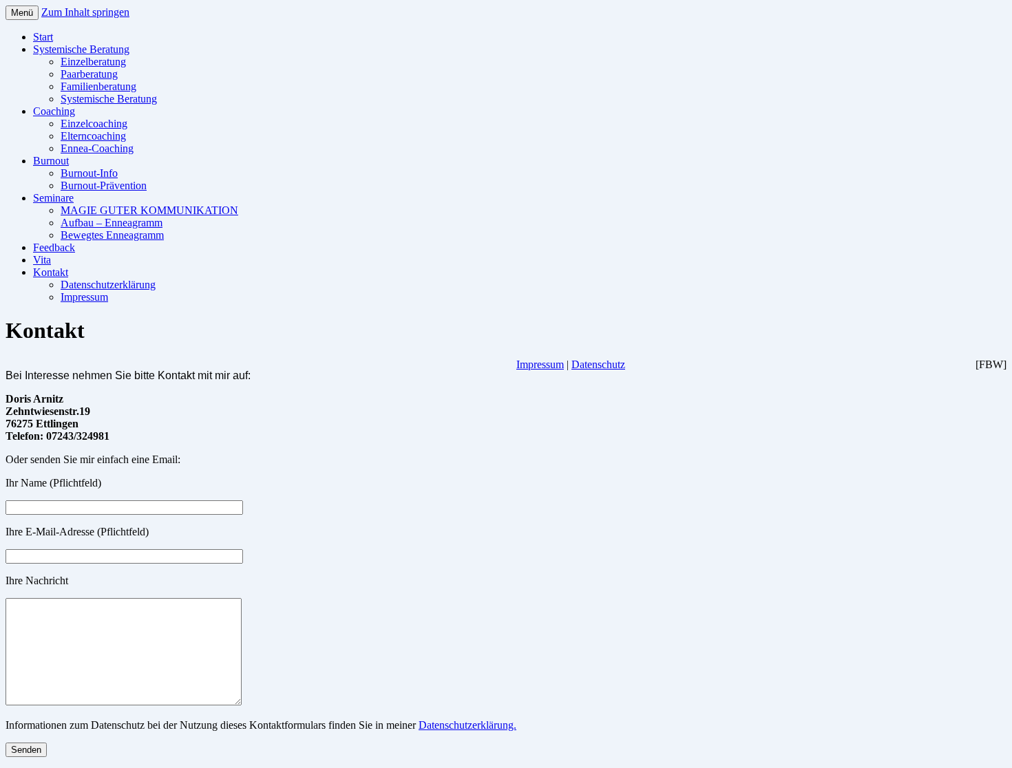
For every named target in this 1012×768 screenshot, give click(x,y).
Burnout (51, 161)
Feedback (54, 247)
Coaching (54, 111)
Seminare (53, 198)
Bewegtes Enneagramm (112, 235)
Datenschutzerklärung (108, 284)
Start (43, 37)
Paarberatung (89, 74)
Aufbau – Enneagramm (111, 222)
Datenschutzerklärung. (467, 725)
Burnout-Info (89, 173)
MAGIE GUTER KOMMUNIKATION (149, 210)
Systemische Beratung (81, 49)
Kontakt (50, 272)
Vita (42, 260)
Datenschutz (598, 364)
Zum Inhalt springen (85, 12)
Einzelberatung (93, 61)
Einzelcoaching (94, 123)
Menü (22, 13)
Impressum (84, 297)
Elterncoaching (93, 136)
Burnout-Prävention (104, 185)
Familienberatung (98, 86)
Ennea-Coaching (97, 148)
